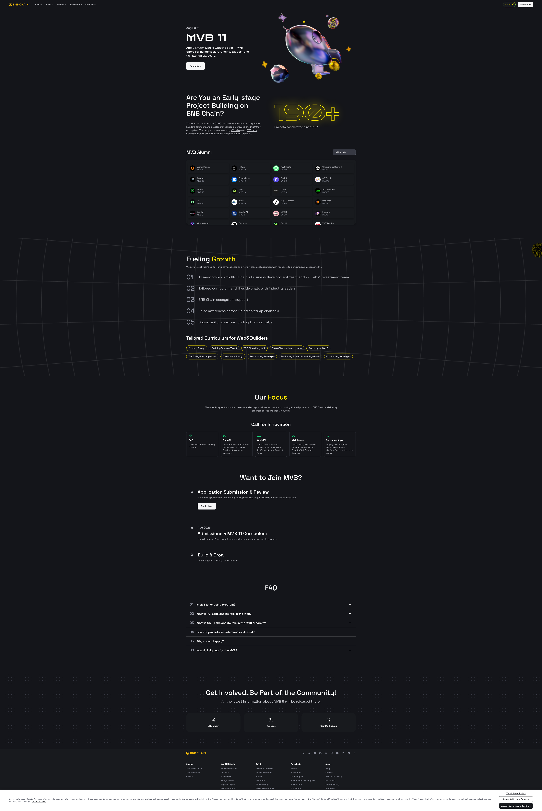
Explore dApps (228, 784)
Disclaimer (330, 788)
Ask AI (508, 4)
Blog (327, 768)
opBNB (189, 776)
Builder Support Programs (303, 780)
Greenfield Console (265, 788)
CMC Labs (252, 130)
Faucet (259, 776)
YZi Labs (235, 130)
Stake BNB (226, 776)
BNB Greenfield (193, 772)
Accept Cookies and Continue (516, 806)
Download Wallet (229, 768)
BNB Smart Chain (194, 768)
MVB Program (297, 776)
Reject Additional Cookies (516, 799)
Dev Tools (260, 780)
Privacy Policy (332, 784)
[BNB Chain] (18, 4)
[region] (271, 800)
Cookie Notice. (39, 801)
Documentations (264, 772)
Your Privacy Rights (516, 793)
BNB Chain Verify (333, 776)
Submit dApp (262, 784)
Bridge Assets (227, 780)
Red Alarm (330, 780)
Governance (296, 784)
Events (294, 768)
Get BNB (225, 772)
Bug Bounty (296, 788)
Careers (329, 772)
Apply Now (195, 65)
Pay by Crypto (228, 788)
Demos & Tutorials (264, 768)
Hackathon (296, 772)
